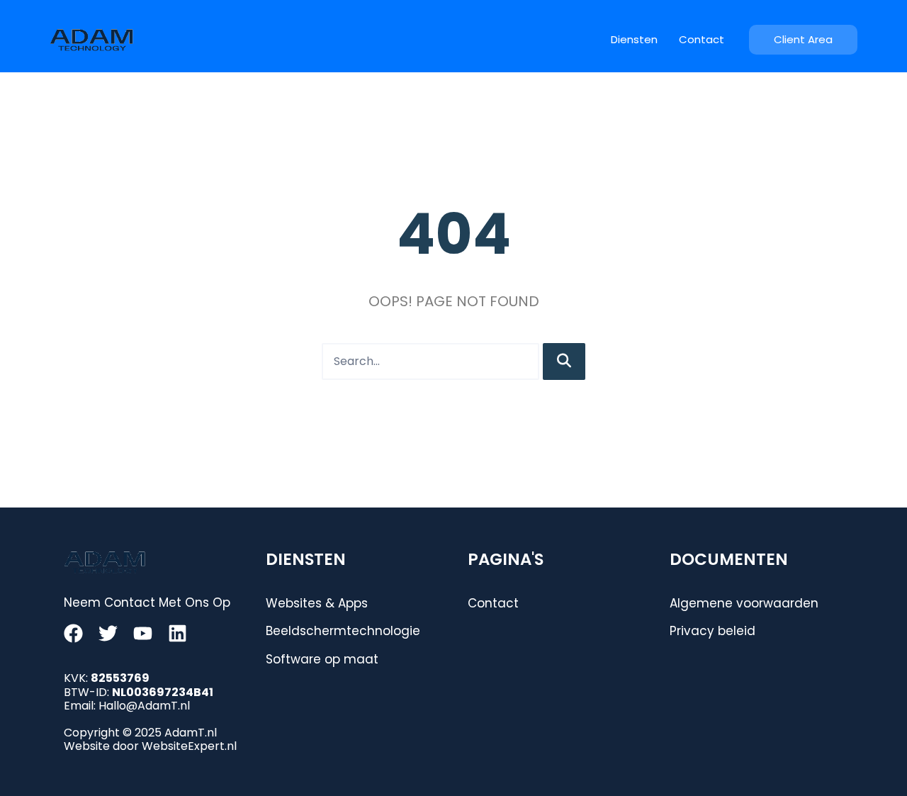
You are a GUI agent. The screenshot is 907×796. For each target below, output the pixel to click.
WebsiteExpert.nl (189, 746)
